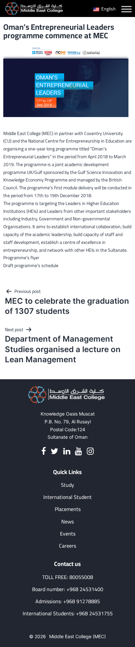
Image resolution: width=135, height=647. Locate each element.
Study (67, 485)
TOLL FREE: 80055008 (67, 577)
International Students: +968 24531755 (68, 613)
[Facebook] (43, 451)
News (67, 521)
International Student (67, 497)
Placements (68, 509)
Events (67, 533)
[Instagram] (90, 451)
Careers (67, 545)
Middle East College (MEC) (77, 636)
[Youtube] (78, 451)
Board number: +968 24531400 (67, 589)
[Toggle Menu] (126, 9)
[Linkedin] (66, 451)
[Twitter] (54, 451)
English (108, 9)
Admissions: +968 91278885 (67, 601)
